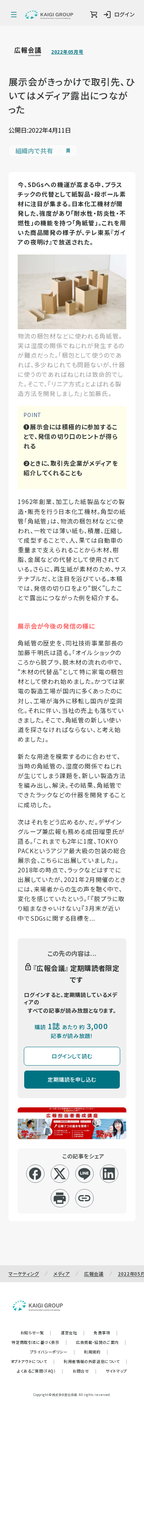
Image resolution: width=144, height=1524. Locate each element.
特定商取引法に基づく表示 (39, 1342)
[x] (59, 1173)
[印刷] (59, 1198)
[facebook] (35, 1173)
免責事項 (106, 1332)
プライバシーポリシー (52, 1352)
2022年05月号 (67, 52)
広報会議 (94, 1273)
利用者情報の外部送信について (95, 1361)
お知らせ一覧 (35, 1332)
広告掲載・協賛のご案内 (101, 1342)
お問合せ (84, 1371)
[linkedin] (109, 1173)
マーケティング (23, 1273)
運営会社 (72, 1332)
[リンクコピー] (84, 1198)
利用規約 (96, 1352)
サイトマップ (116, 1371)
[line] (84, 1173)
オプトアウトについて (33, 1361)
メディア (61, 1273)
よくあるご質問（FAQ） (40, 1371)
